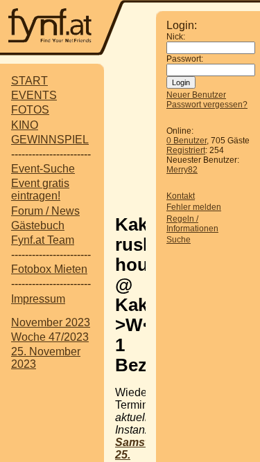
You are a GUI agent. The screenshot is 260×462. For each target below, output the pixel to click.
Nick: (175, 37)
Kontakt (180, 196)
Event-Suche (43, 169)
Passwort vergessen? (207, 104)
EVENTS (34, 95)
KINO (24, 125)
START (29, 81)
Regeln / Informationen (192, 223)
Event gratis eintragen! (40, 189)
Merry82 (182, 170)
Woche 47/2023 (50, 337)
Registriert (185, 150)
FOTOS (30, 110)
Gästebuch (37, 225)
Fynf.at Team (42, 240)
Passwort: (184, 59)
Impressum (38, 299)
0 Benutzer (186, 140)
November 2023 (50, 322)
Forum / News (45, 211)
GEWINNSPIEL (50, 139)
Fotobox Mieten (49, 269)
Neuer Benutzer (196, 95)
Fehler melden (193, 207)
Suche (178, 240)
